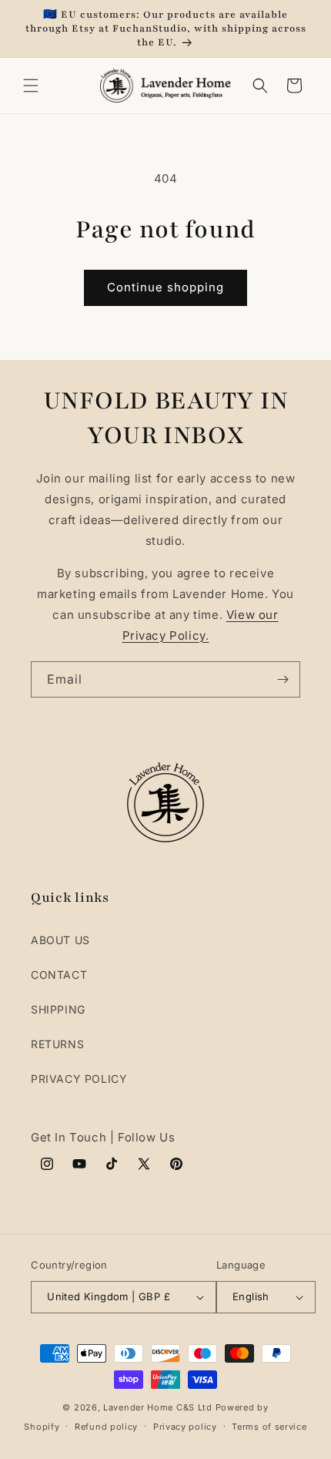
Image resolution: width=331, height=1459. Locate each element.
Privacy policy (185, 1426)
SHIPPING (58, 1009)
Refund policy (106, 1426)
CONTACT (59, 974)
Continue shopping (165, 287)
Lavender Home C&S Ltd (157, 1407)
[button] (31, 86)
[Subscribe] (282, 679)
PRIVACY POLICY (79, 1078)
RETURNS (57, 1044)
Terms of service (269, 1426)
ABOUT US (60, 939)
